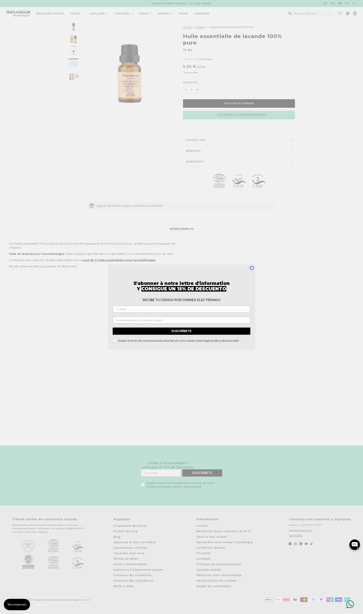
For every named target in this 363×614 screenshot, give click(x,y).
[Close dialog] (252, 268)
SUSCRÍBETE (181, 331)
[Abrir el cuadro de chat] (354, 544)
